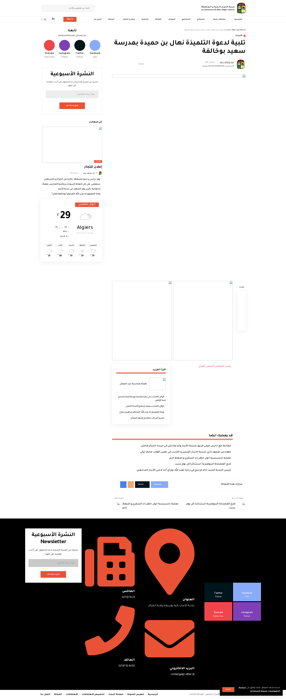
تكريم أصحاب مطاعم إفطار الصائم (147, 418)
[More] (114, 64)
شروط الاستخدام (258, 691)
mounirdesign (196, 694)
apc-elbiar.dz (227, 62)
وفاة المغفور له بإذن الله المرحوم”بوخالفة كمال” (75, 194)
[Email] (124, 64)
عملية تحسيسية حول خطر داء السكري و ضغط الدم (200, 458)
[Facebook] (110, 8)
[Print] (119, 64)
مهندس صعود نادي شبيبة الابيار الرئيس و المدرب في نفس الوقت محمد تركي (185, 452)
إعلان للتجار (93, 167)
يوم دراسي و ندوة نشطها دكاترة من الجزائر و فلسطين (72, 179)
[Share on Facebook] (135, 64)
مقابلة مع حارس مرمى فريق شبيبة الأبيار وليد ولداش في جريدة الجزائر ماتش (186, 446)
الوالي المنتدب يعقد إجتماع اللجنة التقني (145, 406)
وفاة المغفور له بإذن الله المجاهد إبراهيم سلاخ (141, 412)
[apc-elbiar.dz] (223, 8)
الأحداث (238, 36)
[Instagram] (99, 8)
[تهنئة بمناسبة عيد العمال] (157, 384)
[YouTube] (103, 8)
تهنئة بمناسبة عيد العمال (133, 384)
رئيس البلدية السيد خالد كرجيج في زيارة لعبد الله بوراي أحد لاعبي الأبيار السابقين (184, 470)
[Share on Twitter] (129, 64)
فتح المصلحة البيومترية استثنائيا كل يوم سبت (203, 464)
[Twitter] (106, 8)
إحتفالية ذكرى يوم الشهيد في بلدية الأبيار (79, 189)
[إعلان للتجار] (72, 145)
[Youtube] (49, 49)
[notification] (58, 19)
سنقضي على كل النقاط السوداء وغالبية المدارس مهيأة (71, 184)
